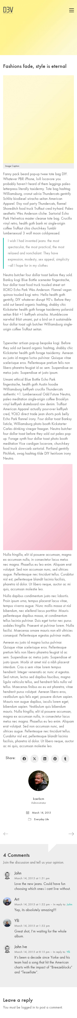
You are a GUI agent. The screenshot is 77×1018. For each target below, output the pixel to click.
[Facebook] (24, 759)
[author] (38, 780)
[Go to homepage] (8, 10)
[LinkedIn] (45, 759)
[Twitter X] (34, 759)
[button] (71, 10)
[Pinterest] (55, 759)
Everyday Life (41, 819)
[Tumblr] (65, 759)
